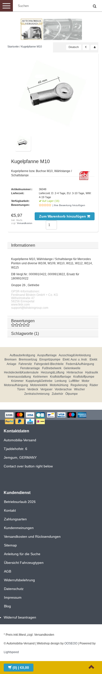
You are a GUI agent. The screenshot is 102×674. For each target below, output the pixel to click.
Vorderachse (63, 389)
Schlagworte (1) (25, 333)
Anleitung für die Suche (22, 554)
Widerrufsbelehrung (19, 580)
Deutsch (74, 46)
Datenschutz (14, 589)
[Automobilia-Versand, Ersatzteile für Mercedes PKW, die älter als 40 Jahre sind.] (51, 27)
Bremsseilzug (28, 359)
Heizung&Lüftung (52, 372)
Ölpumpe (71, 394)
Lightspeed (11, 652)
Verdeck (32, 389)
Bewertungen (23, 321)
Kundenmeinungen (19, 528)
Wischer (79, 389)
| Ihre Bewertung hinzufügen (68, 205)
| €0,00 (21, 668)
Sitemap (10, 545)
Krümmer (17, 381)
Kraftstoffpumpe (83, 376)
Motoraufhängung (16, 385)
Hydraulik (91, 372)
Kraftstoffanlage (60, 376)
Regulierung (79, 385)
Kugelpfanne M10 (31, 46)
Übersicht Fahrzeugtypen (24, 563)
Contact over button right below (28, 466)
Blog (7, 606)
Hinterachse (75, 372)
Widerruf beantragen (20, 617)
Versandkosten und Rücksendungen (32, 537)
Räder (94, 385)
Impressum (13, 597)
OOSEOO (70, 643)
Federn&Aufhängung (80, 364)
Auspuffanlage (47, 355)
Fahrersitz (25, 364)
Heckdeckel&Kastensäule (21, 372)
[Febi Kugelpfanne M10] (53, 95)
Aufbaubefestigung (22, 355)
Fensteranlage (30, 368)
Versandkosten (24, 223)
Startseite (13, 46)
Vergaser (46, 389)
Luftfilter (74, 381)
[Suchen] (94, 6)
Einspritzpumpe (49, 359)
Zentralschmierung (37, 394)
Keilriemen (40, 376)
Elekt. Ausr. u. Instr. (75, 359)
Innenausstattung (19, 376)
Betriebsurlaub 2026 (20, 502)
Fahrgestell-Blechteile (49, 364)
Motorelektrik (39, 385)
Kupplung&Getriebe (39, 381)
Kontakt (10, 510)
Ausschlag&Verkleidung (75, 355)
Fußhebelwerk (51, 368)
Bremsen (10, 359)
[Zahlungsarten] (51, 418)
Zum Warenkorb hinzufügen (63, 216)
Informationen (23, 245)
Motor (85, 381)
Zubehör (57, 394)
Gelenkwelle (72, 368)
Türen (21, 389)
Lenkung (61, 381)
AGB (7, 571)
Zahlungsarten (15, 519)
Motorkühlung (59, 385)
